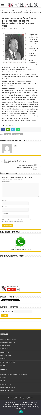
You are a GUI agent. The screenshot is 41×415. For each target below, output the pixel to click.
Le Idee (2, 381)
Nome (4, 200)
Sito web (5, 213)
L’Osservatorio (5, 384)
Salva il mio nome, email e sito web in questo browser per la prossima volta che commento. (19, 220)
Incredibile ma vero (7, 391)
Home (3, 11)
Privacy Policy (5, 345)
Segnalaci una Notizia (8, 339)
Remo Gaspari (17, 134)
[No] (38, 407)
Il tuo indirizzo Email (7, 311)
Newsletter (4, 352)
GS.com (30, 398)
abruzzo (8, 134)
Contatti (3, 365)
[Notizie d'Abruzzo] (20, 4)
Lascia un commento (31, 29)
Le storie (3, 377)
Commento (6, 181)
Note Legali (4, 349)
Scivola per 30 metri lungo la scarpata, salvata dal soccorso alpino (27, 167)
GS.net (17, 398)
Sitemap (3, 359)
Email (4, 207)
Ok (21, 412)
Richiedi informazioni (7, 342)
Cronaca (9, 11)
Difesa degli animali (7, 387)
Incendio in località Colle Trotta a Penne (15, 161)
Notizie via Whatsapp (7, 362)
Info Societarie (5, 355)
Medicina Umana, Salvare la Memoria (13, 374)
